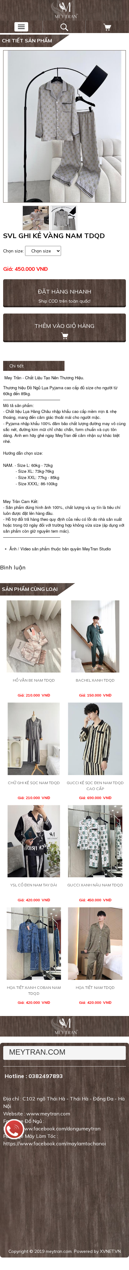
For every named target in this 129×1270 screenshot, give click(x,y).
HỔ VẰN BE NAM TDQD (34, 680)
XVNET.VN (110, 1251)
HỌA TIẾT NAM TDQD (95, 987)
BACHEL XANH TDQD (95, 680)
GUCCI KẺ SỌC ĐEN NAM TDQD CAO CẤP (95, 785)
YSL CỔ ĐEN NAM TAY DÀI (33, 885)
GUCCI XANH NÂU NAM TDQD (95, 885)
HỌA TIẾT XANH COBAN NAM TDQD (34, 990)
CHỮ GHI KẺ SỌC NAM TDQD (34, 782)
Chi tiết (16, 366)
